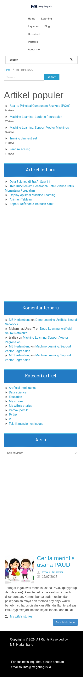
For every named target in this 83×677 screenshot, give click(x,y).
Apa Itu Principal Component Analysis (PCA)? (40, 106)
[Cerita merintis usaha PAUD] (19, 569)
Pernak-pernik (18, 410)
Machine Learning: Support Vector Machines (39, 127)
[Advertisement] (41, 254)
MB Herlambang (19, 320)
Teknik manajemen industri (26, 424)
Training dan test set (23, 138)
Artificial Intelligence (22, 388)
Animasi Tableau (21, 199)
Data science (17, 392)
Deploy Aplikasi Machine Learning (32, 195)
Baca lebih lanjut (65, 622)
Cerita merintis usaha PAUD (56, 561)
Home (7, 70)
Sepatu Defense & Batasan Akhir (31, 204)
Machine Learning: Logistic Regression (36, 117)
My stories (16, 401)
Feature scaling (20, 149)
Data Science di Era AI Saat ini (30, 181)
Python (13, 414)
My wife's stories (20, 406)
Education (15, 397)
